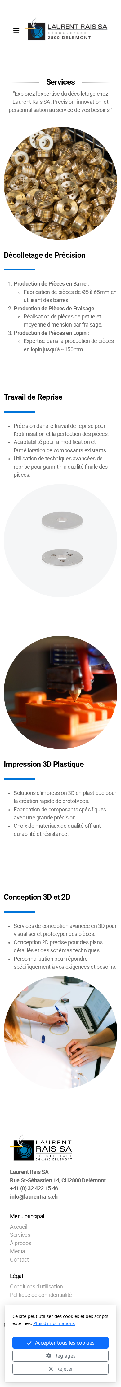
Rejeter (64, 1368)
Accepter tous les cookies (65, 1342)
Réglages (65, 1355)
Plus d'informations (54, 1323)
